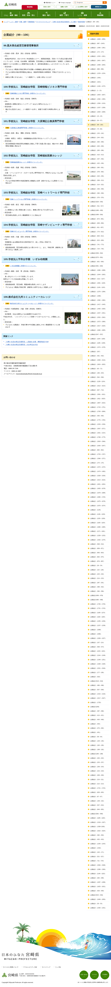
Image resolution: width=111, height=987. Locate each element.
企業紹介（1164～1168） (98, 338)
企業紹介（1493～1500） (98, 309)
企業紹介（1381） (96, 77)
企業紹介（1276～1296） (98, 291)
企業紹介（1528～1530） (98, 475)
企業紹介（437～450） (97, 159)
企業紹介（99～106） (97, 124)
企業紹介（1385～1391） (98, 47)
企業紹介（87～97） (96, 796)
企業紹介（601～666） (97, 261)
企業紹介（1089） (96, 629)
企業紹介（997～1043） (98, 43)
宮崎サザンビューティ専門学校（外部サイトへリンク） (29, 231)
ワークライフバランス (43, 22)
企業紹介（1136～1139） (98, 514)
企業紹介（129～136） (97, 741)
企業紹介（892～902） (97, 450)
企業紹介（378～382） (97, 172)
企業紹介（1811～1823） (98, 398)
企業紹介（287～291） (97, 582)
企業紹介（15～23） (96, 116)
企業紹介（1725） (96, 702)
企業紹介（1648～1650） (98, 899)
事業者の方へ (99, 6)
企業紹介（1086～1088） (98, 270)
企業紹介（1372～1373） (98, 467)
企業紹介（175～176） (97, 463)
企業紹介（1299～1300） (98, 869)
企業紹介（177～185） (97, 672)
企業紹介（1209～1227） (98, 638)
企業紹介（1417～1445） (98, 304)
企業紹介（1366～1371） (98, 458)
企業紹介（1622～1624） (98, 831)
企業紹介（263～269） (97, 146)
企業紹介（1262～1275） (98, 540)
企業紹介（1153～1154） (98, 651)
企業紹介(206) (94, 706)
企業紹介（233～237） (97, 762)
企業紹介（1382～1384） (98, 300)
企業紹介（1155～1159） (98, 518)
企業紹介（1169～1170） (98, 612)
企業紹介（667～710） (97, 390)
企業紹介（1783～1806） (98, 411)
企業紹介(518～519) (96, 681)
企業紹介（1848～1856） (98, 39)
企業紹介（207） (95, 351)
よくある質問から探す (82, 6)
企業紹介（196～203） (97, 373)
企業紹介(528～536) (96, 201)
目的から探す (47, 6)
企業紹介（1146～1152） (98, 873)
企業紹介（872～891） (97, 219)
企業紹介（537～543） (97, 805)
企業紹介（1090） (96, 634)
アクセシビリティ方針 (30, 967)
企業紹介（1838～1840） (98, 65)
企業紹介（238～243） (97, 766)
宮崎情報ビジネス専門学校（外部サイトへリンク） (28, 93)
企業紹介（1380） (96, 296)
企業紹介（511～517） (97, 206)
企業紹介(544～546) (96, 895)
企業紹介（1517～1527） (98, 698)
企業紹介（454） (95, 724)
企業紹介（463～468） (97, 719)
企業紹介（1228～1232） (98, 535)
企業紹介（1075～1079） (98, 501)
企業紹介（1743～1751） (98, 407)
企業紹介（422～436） (97, 163)
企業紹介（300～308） (97, 142)
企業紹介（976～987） (97, 561)
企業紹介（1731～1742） (98, 608)
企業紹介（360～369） (97, 193)
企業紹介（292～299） (97, 878)
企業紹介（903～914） (97, 236)
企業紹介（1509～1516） (98, 360)
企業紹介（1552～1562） (98, 317)
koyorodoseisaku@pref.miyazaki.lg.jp (29, 374)
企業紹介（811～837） (97, 227)
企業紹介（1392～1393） (98, 99)
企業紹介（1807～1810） (98, 403)
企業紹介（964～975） (97, 557)
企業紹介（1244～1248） (98, 655)
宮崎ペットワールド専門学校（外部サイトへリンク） (29, 199)
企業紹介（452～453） (97, 839)
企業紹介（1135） (96, 510)
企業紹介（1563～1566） (98, 441)
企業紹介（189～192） (97, 749)
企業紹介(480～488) (96, 599)
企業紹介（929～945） (97, 792)
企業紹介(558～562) (96, 253)
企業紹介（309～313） (97, 180)
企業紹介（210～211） (97, 779)
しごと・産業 (13, 22)
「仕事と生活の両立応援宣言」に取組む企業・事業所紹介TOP (27, 342)
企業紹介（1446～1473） (98, 86)
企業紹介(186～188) (96, 754)
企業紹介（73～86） (96, 129)
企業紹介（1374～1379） (98, 347)
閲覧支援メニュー (50, 2)
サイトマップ (46, 967)
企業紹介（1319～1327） (98, 822)
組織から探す (64, 6)
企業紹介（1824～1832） (98, 364)
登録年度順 (81, 22)
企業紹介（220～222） (97, 758)
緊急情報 (30, 7)
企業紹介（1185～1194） (98, 818)
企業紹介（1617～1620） (98, 326)
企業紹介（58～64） (96, 736)
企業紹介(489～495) (96, 210)
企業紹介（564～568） (97, 377)
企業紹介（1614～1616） (98, 480)
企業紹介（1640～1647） (98, 445)
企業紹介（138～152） (97, 801)
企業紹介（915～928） (97, 240)
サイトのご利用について (10, 967)
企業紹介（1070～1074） (98, 505)
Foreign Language (66, 2)
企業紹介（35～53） (96, 903)
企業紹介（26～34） (96, 565)
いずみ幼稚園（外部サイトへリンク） (23, 266)
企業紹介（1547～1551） (98, 313)
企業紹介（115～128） (97, 570)
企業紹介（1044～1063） (98, 274)
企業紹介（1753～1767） (98, 454)
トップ (6, 22)
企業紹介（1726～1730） (98, 604)
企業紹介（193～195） (97, 745)
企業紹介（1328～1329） (98, 664)
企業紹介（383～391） (97, 167)
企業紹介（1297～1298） (98, 882)
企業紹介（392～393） (97, 835)
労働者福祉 (31, 22)
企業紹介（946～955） (97, 809)
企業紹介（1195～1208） (98, 343)
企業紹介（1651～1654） (98, 484)
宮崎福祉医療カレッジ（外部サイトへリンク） (26, 162)
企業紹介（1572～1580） (98, 321)
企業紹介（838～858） (97, 223)
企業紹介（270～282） (97, 728)
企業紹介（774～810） (97, 231)
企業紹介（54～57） (96, 120)
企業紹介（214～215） (97, 578)
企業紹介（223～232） (97, 574)
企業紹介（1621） (96, 82)
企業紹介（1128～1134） (98, 381)
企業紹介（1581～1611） (98, 394)
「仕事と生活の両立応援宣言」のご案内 (63, 22)
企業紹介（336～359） (97, 189)
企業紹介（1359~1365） (98, 826)
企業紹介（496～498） (97, 685)
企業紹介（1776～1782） (98, 420)
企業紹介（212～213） (97, 784)
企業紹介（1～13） (96, 90)
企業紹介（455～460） (97, 416)
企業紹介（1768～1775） (98, 437)
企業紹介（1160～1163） (98, 522)
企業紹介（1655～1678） (98, 488)
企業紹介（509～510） (97, 544)
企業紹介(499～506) (96, 214)
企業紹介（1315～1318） (98, 694)
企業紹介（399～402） (97, 587)
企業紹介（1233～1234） (98, 73)
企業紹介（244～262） (97, 137)
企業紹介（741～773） (97, 244)
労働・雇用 (22, 22)
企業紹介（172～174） (97, 52)
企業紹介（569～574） (97, 647)
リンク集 (58, 967)
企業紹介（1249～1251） (98, 659)
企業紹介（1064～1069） (98, 112)
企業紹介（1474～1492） (98, 471)
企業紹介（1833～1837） (98, 94)
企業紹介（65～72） (96, 368)
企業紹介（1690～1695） (98, 330)
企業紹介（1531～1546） (98, 668)
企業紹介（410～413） (97, 154)
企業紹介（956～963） (97, 552)
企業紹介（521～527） (97, 856)
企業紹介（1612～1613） (98, 386)
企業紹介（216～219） (97, 771)
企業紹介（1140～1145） (98, 287)
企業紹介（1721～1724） (98, 788)
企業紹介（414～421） (97, 715)
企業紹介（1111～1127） (98, 279)
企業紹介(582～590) (96, 813)
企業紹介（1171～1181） (98, 531)
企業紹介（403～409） (97, 891)
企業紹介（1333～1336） (98, 424)
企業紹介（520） (95, 676)
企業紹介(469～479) (96, 595)
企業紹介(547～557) (96, 334)
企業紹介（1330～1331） (98, 908)
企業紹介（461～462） (97, 356)
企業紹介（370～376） (97, 197)
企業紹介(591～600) (96, 266)
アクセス (94, 974)
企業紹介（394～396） (97, 591)
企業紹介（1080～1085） (98, 527)
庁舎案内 (104, 974)
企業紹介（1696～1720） (98, 497)
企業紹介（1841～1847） (98, 60)
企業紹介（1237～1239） (98, 625)
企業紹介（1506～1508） (98, 865)
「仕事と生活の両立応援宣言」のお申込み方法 (21, 344)
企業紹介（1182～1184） (98, 617)
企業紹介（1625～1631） (98, 886)
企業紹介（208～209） (97, 775)
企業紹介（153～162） (97, 133)
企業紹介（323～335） (97, 176)
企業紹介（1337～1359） (98, 107)
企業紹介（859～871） (97, 548)
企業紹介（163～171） (97, 852)
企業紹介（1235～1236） (98, 621)
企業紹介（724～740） (97, 249)
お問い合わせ (83, 974)
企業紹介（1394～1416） (98, 103)
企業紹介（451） (95, 732)
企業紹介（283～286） (97, 150)
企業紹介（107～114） (97, 642)
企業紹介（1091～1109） (98, 283)
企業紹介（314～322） (97, 184)
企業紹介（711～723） (97, 861)
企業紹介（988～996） (97, 69)
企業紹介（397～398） (97, 711)
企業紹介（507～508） (97, 689)
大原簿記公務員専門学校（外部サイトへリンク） (27, 128)
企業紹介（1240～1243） (98, 843)
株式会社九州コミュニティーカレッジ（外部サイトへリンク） (32, 303)
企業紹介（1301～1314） (98, 433)
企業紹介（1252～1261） (98, 56)
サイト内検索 (75, 2)
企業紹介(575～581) (96, 257)
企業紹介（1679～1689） (98, 493)
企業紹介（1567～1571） (98, 428)
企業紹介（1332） (96, 848)
